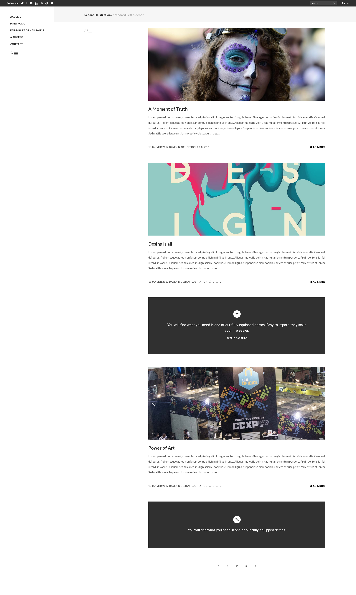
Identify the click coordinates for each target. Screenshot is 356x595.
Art (183, 147)
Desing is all (160, 243)
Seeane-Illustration (97, 14)
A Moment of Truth (168, 109)
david (173, 147)
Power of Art (161, 448)
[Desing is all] (236, 198)
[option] (236, 403)
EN (343, 3)
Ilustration (199, 281)
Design (191, 147)
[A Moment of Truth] (236, 63)
